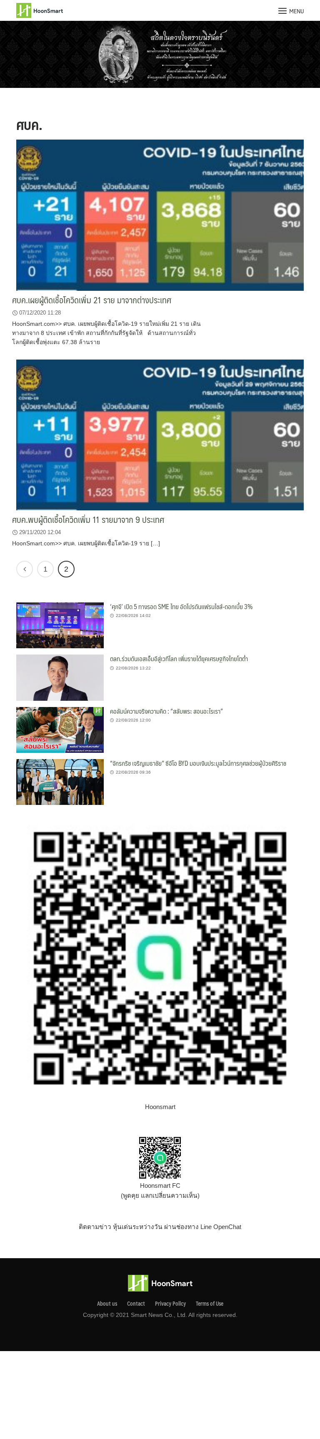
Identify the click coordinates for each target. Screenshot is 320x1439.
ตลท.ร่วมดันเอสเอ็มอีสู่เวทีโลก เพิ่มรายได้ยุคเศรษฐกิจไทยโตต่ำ (179, 658)
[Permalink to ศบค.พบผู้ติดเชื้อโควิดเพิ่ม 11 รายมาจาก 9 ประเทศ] (160, 434)
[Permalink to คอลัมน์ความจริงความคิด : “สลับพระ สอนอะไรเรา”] (60, 729)
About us (107, 1304)
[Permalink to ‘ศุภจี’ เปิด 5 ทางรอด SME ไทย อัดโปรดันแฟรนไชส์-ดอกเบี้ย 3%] (60, 624)
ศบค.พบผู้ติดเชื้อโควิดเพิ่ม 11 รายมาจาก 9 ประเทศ (88, 519)
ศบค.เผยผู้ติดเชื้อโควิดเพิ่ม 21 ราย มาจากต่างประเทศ (91, 299)
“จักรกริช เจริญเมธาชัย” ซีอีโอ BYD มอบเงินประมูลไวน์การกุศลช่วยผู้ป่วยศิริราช (198, 763)
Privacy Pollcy (170, 1304)
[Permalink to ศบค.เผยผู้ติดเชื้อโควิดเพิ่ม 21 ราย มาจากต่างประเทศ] (160, 214)
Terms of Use (209, 1304)
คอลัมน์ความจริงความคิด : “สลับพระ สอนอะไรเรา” (166, 711)
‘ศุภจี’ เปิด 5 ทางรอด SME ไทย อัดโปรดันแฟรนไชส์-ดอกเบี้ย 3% (181, 606)
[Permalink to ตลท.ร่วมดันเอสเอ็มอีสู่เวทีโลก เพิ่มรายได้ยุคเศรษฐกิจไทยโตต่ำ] (60, 677)
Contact (136, 1304)
